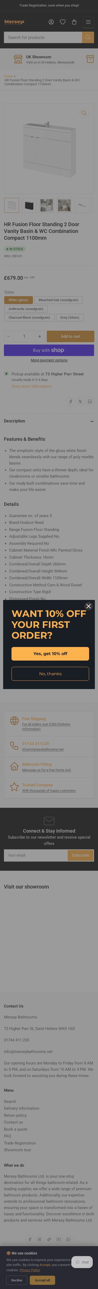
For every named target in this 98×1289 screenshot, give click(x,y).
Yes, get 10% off (50, 653)
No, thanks (50, 673)
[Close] (88, 606)
